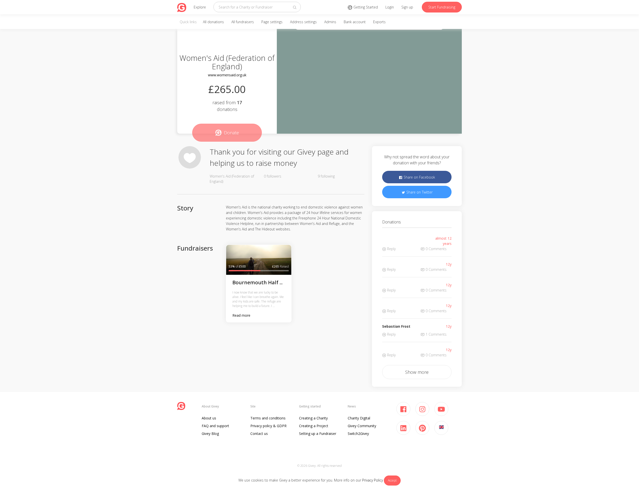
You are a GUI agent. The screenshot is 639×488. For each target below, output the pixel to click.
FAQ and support (215, 425)
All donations (213, 21)
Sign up (407, 7)
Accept (392, 480)
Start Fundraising (441, 7)
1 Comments (436, 334)
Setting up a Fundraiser (317, 433)
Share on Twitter (419, 192)
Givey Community (362, 425)
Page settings (272, 21)
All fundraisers (242, 21)
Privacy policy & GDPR (268, 425)
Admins (330, 21)
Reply (391, 248)
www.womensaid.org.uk (227, 75)
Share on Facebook (419, 177)
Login (389, 7)
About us (209, 418)
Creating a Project (313, 425)
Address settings (303, 21)
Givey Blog (210, 433)
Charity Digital (359, 418)
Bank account (355, 21)
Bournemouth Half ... (257, 282)
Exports (379, 21)
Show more (417, 372)
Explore (200, 7)
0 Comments (436, 248)
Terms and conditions (268, 418)
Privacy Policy (372, 480)
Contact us (259, 433)
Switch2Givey (358, 433)
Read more (241, 315)
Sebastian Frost (396, 326)
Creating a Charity (313, 418)
